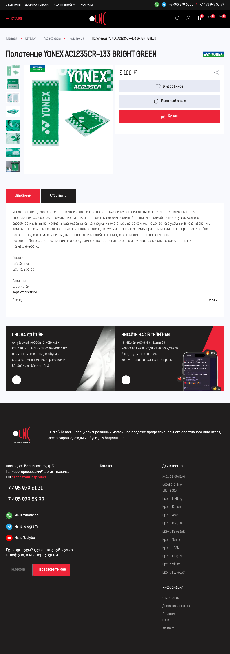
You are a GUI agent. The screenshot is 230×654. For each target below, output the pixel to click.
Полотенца (76, 38)
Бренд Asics (170, 515)
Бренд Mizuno (172, 523)
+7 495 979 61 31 (181, 5)
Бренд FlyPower (173, 573)
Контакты (87, 5)
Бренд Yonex (171, 540)
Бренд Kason (171, 507)
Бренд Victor (171, 564)
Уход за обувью (173, 476)
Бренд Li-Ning (172, 499)
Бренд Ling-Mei (173, 556)
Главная (11, 38)
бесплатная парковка (29, 477)
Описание (23, 196)
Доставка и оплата (36, 5)
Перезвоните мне (52, 569)
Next (112, 102)
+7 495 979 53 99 (212, 5)
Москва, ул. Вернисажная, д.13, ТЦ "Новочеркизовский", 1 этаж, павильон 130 (39, 472)
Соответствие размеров (172, 487)
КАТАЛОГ (16, 18)
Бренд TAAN (170, 548)
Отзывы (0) (58, 196)
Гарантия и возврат (64, 5)
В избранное (173, 86)
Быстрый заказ (173, 101)
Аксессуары (52, 38)
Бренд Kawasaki (173, 531)
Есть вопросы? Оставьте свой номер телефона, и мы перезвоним (39, 553)
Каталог (30, 38)
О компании (13, 5)
